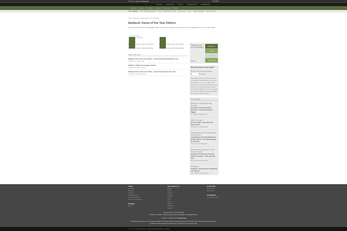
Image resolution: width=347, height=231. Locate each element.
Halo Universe (210, 190)
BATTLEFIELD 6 (211, 11)
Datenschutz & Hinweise (134, 199)
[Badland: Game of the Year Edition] (197, 53)
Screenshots (136, 18)
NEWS (141, 8)
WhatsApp (170, 206)
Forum (211, 51)
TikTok (169, 199)
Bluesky (169, 188)
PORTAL (159, 4)
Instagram (170, 195)
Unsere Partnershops (134, 197)
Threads (169, 197)
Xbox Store (212, 60)
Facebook (170, 193)
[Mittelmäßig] (209, 71)
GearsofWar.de (211, 188)
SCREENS (167, 8)
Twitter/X (169, 203)
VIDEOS (158, 8)
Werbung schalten (133, 195)
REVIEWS (149, 8)
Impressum (131, 188)
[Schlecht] (194, 71)
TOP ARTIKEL (196, 99)
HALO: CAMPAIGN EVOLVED (167, 11)
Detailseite (211, 46)
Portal (130, 18)
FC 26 (189, 11)
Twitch (169, 201)
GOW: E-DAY (182, 11)
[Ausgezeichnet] (202, 74)
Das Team (131, 190)
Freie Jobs (131, 193)
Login (136, 1)
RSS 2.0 (130, 206)
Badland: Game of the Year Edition (150, 18)
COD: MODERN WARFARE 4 (148, 11)
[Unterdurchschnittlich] (201, 71)
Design (149, 229)
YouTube (169, 208)
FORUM (175, 8)
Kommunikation (158, 229)
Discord (169, 190)
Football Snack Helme (213, 197)
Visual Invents (141, 229)
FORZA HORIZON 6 (199, 11)
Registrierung (145, 1)
